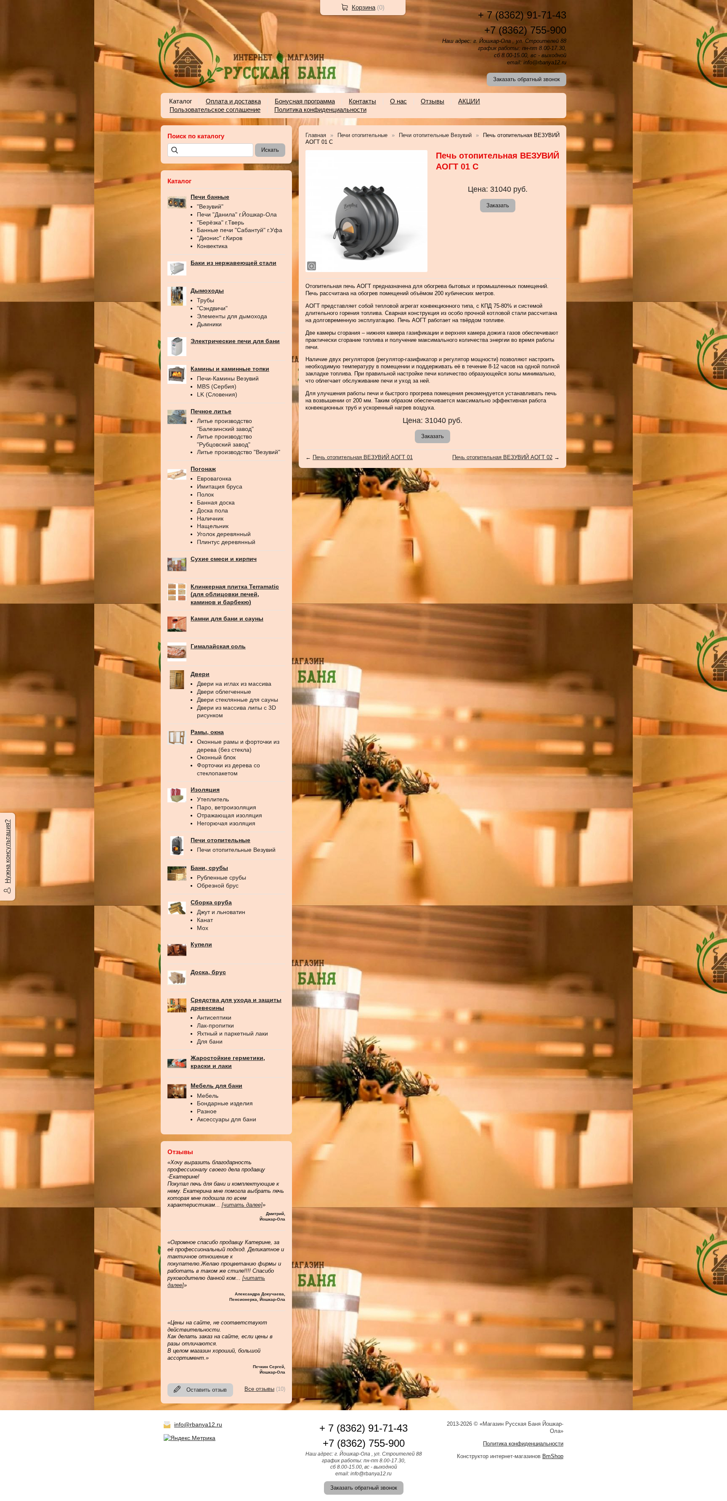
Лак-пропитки (215, 1025)
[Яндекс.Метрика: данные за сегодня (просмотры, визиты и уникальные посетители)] (189, 1438)
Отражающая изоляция (229, 815)
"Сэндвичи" (212, 308)
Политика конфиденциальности (320, 109)
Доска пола (212, 510)
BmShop (552, 1456)
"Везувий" (210, 206)
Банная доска (216, 502)
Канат (205, 920)
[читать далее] (242, 1205)
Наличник (210, 518)
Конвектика (212, 246)
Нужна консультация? (7, 851)
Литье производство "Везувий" (238, 452)
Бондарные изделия (225, 1103)
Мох (202, 928)
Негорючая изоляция (226, 823)
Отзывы (432, 101)
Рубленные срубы (221, 877)
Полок (205, 494)
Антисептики (214, 1017)
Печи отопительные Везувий (236, 849)
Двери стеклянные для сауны (237, 699)
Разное (207, 1111)
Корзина (363, 7)
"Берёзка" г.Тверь (220, 222)
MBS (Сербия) (216, 386)
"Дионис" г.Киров (219, 238)
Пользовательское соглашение (215, 109)
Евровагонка (214, 478)
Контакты (362, 101)
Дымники (209, 324)
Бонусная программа (305, 101)
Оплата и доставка (233, 101)
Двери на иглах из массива (234, 683)
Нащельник (212, 526)
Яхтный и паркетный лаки (232, 1033)
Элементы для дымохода (232, 316)
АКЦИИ (469, 101)
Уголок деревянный (224, 534)
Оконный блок (216, 757)
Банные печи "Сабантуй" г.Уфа (239, 230)
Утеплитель (213, 799)
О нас (398, 101)
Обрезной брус (218, 885)
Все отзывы (259, 1389)
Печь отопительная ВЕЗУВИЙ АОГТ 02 (502, 457)
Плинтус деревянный (226, 542)
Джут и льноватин (221, 912)
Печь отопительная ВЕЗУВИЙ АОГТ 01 (363, 457)
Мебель (207, 1095)
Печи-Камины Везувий (228, 378)
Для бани (210, 1041)
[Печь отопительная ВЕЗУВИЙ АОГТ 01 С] (366, 211)
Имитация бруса (219, 486)
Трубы (205, 300)
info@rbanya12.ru (198, 1424)
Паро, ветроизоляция (226, 807)
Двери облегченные (224, 691)
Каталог (180, 101)
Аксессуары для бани (226, 1119)
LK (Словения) (217, 394)
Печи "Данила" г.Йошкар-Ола (237, 214)
